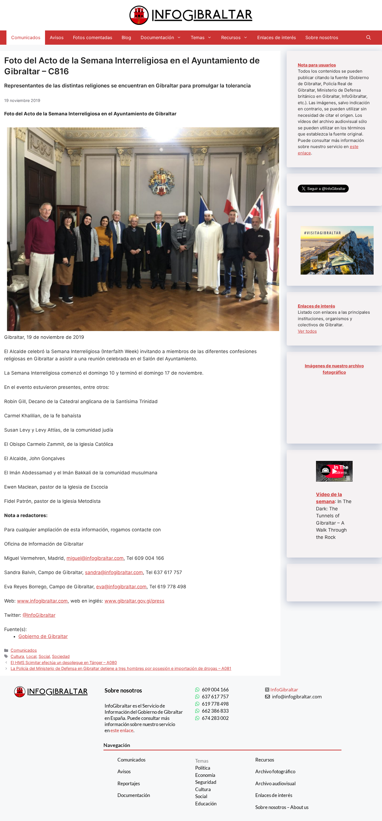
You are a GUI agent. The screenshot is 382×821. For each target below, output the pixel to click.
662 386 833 (215, 711)
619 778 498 (215, 704)
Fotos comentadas (92, 37)
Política (202, 768)
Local (31, 656)
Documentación (157, 37)
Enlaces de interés (276, 37)
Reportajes (128, 783)
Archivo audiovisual (275, 783)
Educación (205, 803)
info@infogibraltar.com (297, 696)
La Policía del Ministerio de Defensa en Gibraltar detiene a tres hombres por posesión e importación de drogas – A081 (121, 668)
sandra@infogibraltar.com (114, 572)
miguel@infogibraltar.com (95, 558)
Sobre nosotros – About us (281, 807)
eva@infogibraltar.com (121, 586)
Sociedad (61, 656)
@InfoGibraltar (39, 615)
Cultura (17, 656)
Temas (197, 37)
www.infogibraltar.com (42, 601)
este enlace (121, 730)
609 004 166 (215, 690)
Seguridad (205, 782)
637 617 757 (215, 696)
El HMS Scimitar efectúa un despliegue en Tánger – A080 (64, 662)
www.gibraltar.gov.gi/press (134, 601)
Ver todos (307, 331)
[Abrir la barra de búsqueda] (369, 37)
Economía (205, 775)
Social (44, 656)
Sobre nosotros (321, 37)
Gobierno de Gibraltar (43, 636)
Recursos (230, 37)
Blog (126, 37)
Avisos (56, 37)
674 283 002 (215, 718)
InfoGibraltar (284, 689)
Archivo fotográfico (275, 771)
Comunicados (25, 37)
